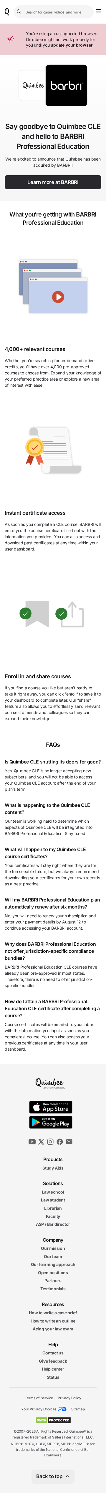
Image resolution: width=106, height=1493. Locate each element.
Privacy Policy (69, 1397)
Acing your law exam (53, 1328)
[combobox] (54, 11)
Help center (53, 1368)
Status (53, 1377)
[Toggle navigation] (98, 11)
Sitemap (78, 1409)
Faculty (53, 1216)
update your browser (71, 44)
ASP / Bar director (53, 1224)
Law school (53, 1191)
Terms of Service (39, 1397)
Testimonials (53, 1288)
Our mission (53, 1248)
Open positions (53, 1272)
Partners (52, 1280)
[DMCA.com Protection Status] (53, 1420)
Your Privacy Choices (39, 1409)
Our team (53, 1256)
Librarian (53, 1208)
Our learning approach (53, 1264)
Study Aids (53, 1167)
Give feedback (53, 1361)
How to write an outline (53, 1320)
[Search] (20, 11)
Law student (53, 1199)
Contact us (53, 1352)
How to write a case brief (53, 1312)
